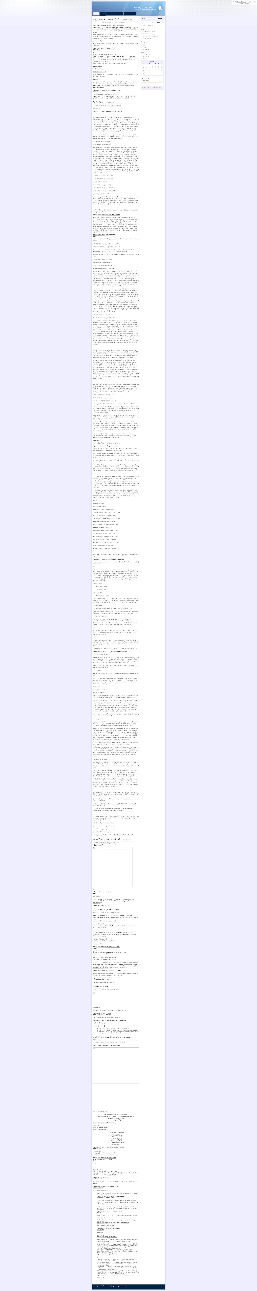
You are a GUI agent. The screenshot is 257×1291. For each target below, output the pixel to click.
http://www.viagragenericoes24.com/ (107, 1236)
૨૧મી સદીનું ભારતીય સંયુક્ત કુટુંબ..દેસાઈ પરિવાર (112, 1037)
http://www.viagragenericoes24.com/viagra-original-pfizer (108, 559)
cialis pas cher (97, 79)
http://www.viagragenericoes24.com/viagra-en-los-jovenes (113, 1222)
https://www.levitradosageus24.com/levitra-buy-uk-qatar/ (104, 49)
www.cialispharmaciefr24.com (101, 917)
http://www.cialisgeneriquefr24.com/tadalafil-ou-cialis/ (121, 964)
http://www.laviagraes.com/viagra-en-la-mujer (105, 446)
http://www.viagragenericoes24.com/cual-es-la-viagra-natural (109, 1020)
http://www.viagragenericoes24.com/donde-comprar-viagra (105, 844)
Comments (158, 87)
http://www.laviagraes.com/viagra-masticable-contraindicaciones (102, 1178)
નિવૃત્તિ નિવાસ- (98, 102)
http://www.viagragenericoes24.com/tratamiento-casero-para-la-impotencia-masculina (108, 978)
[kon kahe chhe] (113, 848)
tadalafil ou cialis (111, 1249)
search (143, 18)
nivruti (95, 111)
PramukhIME (248, 3)
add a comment (114, 842)
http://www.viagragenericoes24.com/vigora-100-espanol (109, 1229)
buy (94, 889)
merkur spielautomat (130, 13)
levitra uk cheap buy (98, 87)
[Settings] (253, 2)
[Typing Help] (248, 2)
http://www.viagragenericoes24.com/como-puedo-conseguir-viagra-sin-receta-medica (104, 1159)
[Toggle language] (250, 2)
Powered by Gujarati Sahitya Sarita (114, 1286)
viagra (130, 915)
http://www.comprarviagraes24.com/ (106, 1254)
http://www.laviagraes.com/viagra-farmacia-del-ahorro (110, 1211)
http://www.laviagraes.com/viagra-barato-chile (104, 235)
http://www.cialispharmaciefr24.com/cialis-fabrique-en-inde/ (119, 926)
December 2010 (146, 56)
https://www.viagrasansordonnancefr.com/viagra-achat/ (108, 56)
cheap (95, 915)
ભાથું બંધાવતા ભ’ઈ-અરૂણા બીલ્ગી (106, 19)
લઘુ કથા (109, 105)
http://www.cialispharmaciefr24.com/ (103, 905)
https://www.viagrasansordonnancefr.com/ (128, 197)
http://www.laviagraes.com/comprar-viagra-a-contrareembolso (110, 651)
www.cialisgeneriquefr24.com (101, 25)
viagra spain (96, 440)
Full (150, 87)
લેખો (108, 989)
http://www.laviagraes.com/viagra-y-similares (105, 1123)
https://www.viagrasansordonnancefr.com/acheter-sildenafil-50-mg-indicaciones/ (110, 1197)
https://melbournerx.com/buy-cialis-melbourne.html (110, 915)
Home (96, 13)
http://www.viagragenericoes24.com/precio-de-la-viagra (106, 947)
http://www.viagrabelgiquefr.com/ (111, 1045)
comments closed (120, 22)
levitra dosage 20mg (99, 899)
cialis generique (97, 66)
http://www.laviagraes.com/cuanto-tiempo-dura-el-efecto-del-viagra (102, 1013)
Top (125, 1286)
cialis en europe (113, 1174)
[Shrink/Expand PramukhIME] (255, 2)
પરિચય (102, 13)
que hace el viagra (98, 41)
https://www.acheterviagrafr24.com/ (102, 968)
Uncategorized (111, 22)
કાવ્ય (108, 842)
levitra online (109, 952)
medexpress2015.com (99, 692)
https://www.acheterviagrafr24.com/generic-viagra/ (106, 96)
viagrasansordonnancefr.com (122, 932)
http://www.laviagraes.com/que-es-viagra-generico (106, 214)
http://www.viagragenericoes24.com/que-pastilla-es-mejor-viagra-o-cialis (109, 1147)
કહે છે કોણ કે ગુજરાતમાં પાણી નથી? (107, 839)
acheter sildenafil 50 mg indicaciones (103, 38)
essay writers (146, 80)
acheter (95, 892)
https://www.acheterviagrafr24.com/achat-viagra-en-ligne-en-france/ (111, 27)
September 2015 (147, 54)
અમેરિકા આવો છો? (100, 987)
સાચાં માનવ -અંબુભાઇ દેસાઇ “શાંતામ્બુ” (108, 910)
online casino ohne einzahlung (115, 13)
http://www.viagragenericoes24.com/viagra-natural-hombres (107, 91)
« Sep (143, 73)
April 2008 (145, 58)
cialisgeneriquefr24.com (99, 72)
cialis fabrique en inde (99, 796)
